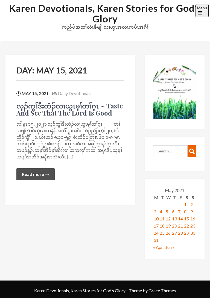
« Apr (158, 247)
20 (174, 225)
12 (168, 218)
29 (186, 232)
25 (162, 232)
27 (174, 232)
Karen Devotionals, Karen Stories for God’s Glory (105, 13)
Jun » (170, 247)
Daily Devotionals (74, 93)
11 (162, 218)
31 (156, 240)
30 (192, 232)
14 (180, 218)
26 (168, 232)
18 (162, 225)
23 (192, 225)
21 (180, 225)
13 (174, 218)
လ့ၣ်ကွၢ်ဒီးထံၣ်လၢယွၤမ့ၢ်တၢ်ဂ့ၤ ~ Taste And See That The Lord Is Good (69, 109)
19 (168, 225)
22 (186, 225)
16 (192, 218)
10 (156, 218)
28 (180, 232)
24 (156, 232)
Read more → (35, 174)
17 (156, 225)
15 (186, 218)
